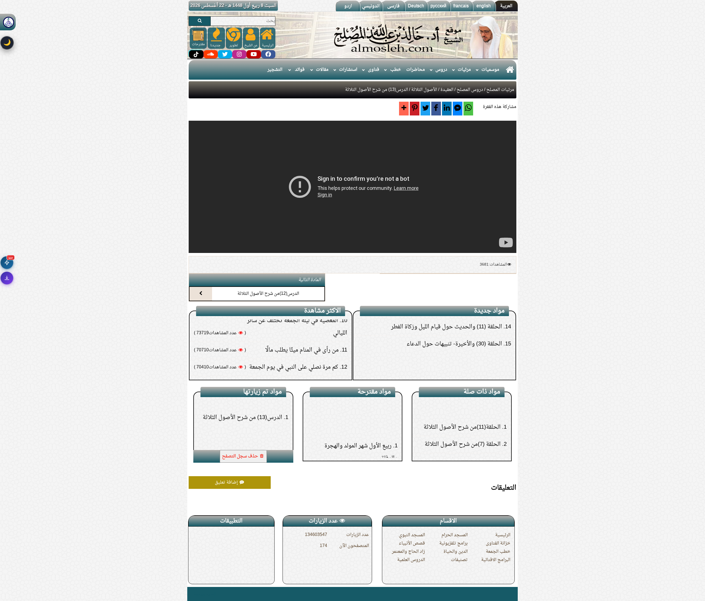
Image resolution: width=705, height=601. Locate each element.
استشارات (348, 70)
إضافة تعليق (227, 482)
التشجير (274, 70)
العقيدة (446, 90)
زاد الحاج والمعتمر (408, 552)
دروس (441, 70)
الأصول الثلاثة (424, 90)
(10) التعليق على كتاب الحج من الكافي (460, 347)
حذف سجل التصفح (240, 456)
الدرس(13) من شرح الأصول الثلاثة (242, 432)
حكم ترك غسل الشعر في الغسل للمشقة (294, 346)
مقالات (322, 70)
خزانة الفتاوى (498, 543)
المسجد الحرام (454, 535)
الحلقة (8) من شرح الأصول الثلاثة (462, 453)
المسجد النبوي (412, 535)
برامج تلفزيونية (453, 543)
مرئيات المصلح (500, 90)
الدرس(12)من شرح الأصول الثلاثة (268, 294)
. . (191, 594)
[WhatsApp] (468, 108)
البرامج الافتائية (495, 560)
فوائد (300, 70)
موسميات (490, 70)
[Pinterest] (414, 108)
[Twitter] (425, 108)
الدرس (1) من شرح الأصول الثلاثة (462, 418)
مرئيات (464, 70)
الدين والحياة (455, 552)
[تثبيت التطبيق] (7, 278)
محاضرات (415, 70)
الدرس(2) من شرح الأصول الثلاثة (462, 401)
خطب (395, 70)
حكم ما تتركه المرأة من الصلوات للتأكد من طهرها (282, 329)
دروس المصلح (470, 90)
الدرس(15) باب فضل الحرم (360, 415)
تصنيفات (459, 560)
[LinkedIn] (447, 108)
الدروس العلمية (411, 560)
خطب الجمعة (498, 552)
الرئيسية (502, 535)
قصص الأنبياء (412, 543)
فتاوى (373, 70)
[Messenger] (457, 108)
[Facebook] (436, 108)
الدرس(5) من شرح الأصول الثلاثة (462, 435)
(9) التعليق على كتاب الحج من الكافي (462, 364)
